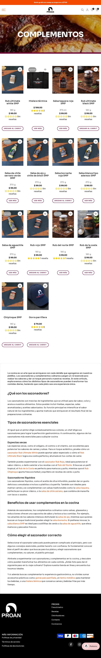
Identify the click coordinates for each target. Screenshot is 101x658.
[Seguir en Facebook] (70, 644)
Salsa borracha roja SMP (63, 174)
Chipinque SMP (13, 317)
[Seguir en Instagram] (79, 644)
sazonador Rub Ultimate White (23, 452)
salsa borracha (59, 520)
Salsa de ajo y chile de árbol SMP (38, 174)
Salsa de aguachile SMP (12, 246)
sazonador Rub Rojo (54, 462)
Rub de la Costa (26, 468)
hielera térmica (33, 581)
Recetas (55, 611)
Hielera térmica (38, 101)
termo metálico (68, 578)
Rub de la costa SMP (88, 246)
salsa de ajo (64, 517)
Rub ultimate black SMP (88, 102)
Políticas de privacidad (11, 638)
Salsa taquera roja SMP (63, 102)
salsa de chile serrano (52, 491)
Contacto (55, 620)
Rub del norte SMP (63, 245)
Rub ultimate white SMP (12, 102)
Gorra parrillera (38, 317)
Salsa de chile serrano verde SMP (13, 175)
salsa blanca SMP (16, 523)
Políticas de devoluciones (13, 646)
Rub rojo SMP (38, 245)
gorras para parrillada (45, 578)
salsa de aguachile (71, 523)
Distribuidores (57, 615)
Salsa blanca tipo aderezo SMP (88, 174)
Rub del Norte (64, 465)
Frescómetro (57, 607)
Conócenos (56, 624)
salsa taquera (82, 488)
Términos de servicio (11, 642)
